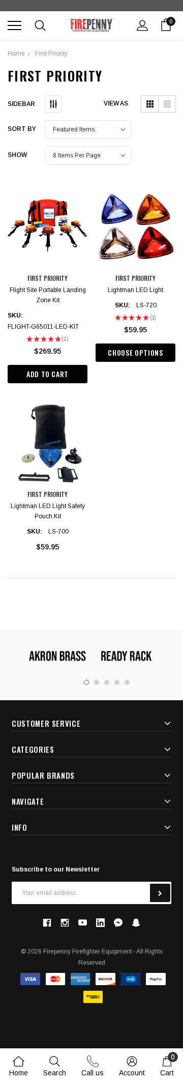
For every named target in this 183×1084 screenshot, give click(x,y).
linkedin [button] (100, 922)
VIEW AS (116, 103)
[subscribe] (160, 893)
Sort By (22, 129)
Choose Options (135, 352)
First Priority (51, 53)
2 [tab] (96, 682)
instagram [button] (64, 922)
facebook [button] (47, 922)
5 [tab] (127, 682)
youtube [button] (82, 922)
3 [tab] (106, 682)
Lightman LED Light (135, 290)
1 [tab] (86, 682)
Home (16, 53)
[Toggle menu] (14, 25)
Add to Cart (47, 373)
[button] (149, 104)
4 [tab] (116, 682)
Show (17, 154)
